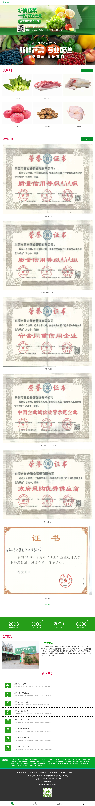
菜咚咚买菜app (14, 763)
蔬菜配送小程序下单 (21, 684)
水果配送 (25, 759)
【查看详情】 (51, 655)
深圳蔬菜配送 (84, 763)
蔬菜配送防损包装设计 (21, 711)
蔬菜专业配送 (39, 765)
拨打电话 (59, 805)
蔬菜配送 (58, 759)
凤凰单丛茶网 (86, 759)
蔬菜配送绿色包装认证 (21, 729)
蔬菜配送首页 (11, 805)
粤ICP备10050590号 (47, 781)
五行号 (19, 765)
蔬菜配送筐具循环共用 (21, 720)
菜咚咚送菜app (84, 761)
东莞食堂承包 (34, 759)
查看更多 (87, 70)
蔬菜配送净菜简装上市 (21, 746)
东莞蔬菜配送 (43, 759)
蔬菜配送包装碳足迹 (21, 702)
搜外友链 (75, 761)
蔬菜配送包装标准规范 (21, 737)
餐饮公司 (68, 761)
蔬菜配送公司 (67, 759)
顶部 (83, 805)
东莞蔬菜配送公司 (15, 759)
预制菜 (25, 765)
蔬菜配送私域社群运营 (21, 693)
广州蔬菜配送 (51, 763)
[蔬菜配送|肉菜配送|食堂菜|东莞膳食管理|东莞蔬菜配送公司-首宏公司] (5, 2)
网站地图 (59, 779)
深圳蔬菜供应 (74, 763)
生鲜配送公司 (42, 763)
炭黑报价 (13, 765)
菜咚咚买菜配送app (62, 763)
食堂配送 (51, 759)
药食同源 (13, 761)
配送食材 (35, 805)
